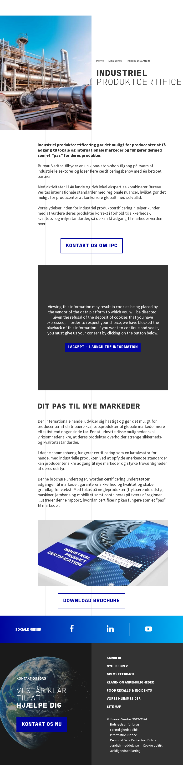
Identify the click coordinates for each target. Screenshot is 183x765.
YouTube (148, 628)
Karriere (114, 658)
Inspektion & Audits (138, 60)
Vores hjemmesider (124, 698)
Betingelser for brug (124, 724)
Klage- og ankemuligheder (130, 682)
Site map (114, 707)
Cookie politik (153, 745)
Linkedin (110, 628)
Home (100, 60)
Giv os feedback (120, 674)
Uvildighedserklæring (125, 751)
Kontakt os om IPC (91, 246)
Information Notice (123, 735)
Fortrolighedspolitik (124, 729)
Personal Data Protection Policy (133, 740)
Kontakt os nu (42, 724)
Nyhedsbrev (117, 666)
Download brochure (91, 601)
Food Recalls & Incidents (129, 690)
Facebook (72, 628)
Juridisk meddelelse (124, 745)
